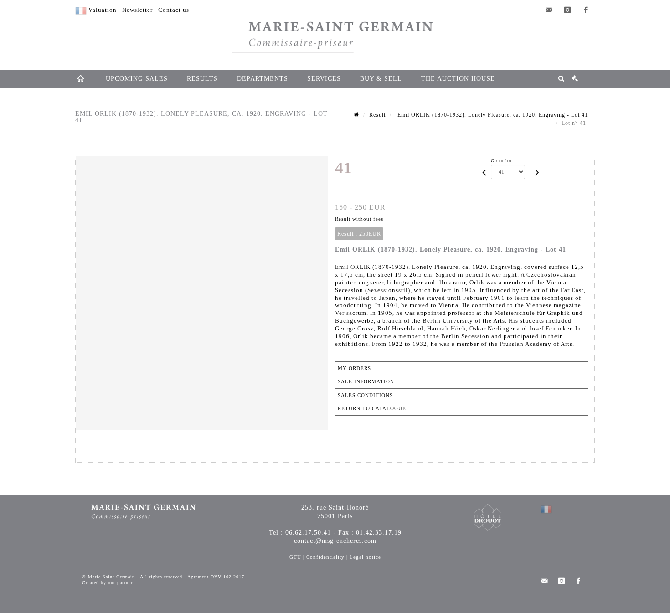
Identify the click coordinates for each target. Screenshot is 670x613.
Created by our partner (107, 582)
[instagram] (567, 10)
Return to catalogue (372, 408)
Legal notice (365, 557)
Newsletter (137, 9)
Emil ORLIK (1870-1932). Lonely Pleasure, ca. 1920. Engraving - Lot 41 (492, 115)
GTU (295, 557)
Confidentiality (325, 557)
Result (377, 115)
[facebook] (586, 10)
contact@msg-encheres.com (335, 540)
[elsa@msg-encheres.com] (549, 10)
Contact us (173, 9)
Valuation (102, 9)
